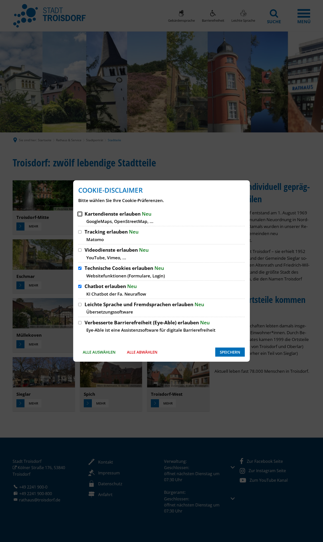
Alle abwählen (142, 352)
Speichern (230, 352)
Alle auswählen (99, 352)
